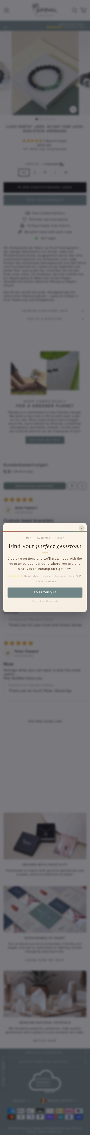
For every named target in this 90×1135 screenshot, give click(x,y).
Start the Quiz (45, 592)
